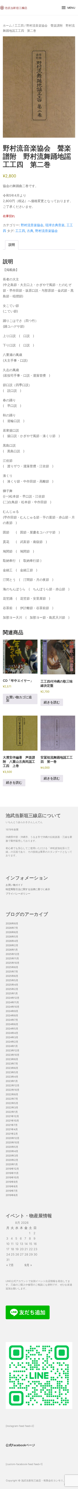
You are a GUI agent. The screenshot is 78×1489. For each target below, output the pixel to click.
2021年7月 (12, 1125)
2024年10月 (12, 1006)
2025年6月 (12, 976)
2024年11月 (12, 1002)
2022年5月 (12, 1103)
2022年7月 (12, 1098)
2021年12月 (12, 1116)
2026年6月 (12, 932)
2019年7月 (12, 1190)
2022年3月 (12, 1107)
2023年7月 (12, 1063)
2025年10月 (12, 962)
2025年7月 (12, 971)
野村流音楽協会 (32, 225)
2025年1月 (12, 993)
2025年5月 (12, 980)
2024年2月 (12, 1041)
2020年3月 (12, 1155)
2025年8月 (12, 967)
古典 (30, 231)
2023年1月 (12, 1081)
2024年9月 (12, 1011)
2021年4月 (12, 1129)
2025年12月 (12, 954)
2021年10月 (12, 1120)
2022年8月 (12, 1094)
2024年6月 (12, 1024)
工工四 (19, 25)
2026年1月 (12, 949)
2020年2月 (12, 1160)
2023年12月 (12, 1050)
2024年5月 (12, 1028)
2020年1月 (12, 1164)
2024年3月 (12, 1037)
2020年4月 (12, 1151)
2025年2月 (12, 989)
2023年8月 (12, 1059)
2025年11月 (12, 958)
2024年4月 (12, 1033)
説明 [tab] (12, 245)
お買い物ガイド (14, 884)
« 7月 (10, 1265)
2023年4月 (12, 1076)
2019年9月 (12, 1181)
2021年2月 (12, 1133)
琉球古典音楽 (55, 225)
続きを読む (52, 702)
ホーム (7, 25)
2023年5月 (12, 1072)
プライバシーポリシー (18, 893)
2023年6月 (12, 1068)
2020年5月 (12, 1146)
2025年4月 (12, 984)
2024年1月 (12, 1046)
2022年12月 (12, 1085)
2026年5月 (12, 936)
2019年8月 (12, 1186)
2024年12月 (12, 997)
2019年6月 (12, 1195)
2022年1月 (12, 1111)
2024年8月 (12, 1015)
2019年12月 (12, 1168)
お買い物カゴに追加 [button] (19, 698)
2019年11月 (12, 1173)
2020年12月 (12, 1138)
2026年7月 (12, 927)
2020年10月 (12, 1142)
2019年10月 (12, 1177)
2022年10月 (12, 1089)
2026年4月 (12, 941)
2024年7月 (12, 1019)
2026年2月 (12, 945)
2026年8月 (12, 923)
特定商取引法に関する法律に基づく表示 (28, 889)
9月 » (28, 1265)
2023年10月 (12, 1054)
